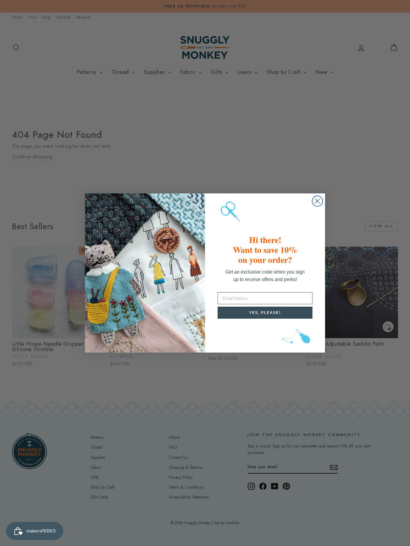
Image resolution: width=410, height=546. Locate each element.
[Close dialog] (317, 201)
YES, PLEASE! (265, 313)
